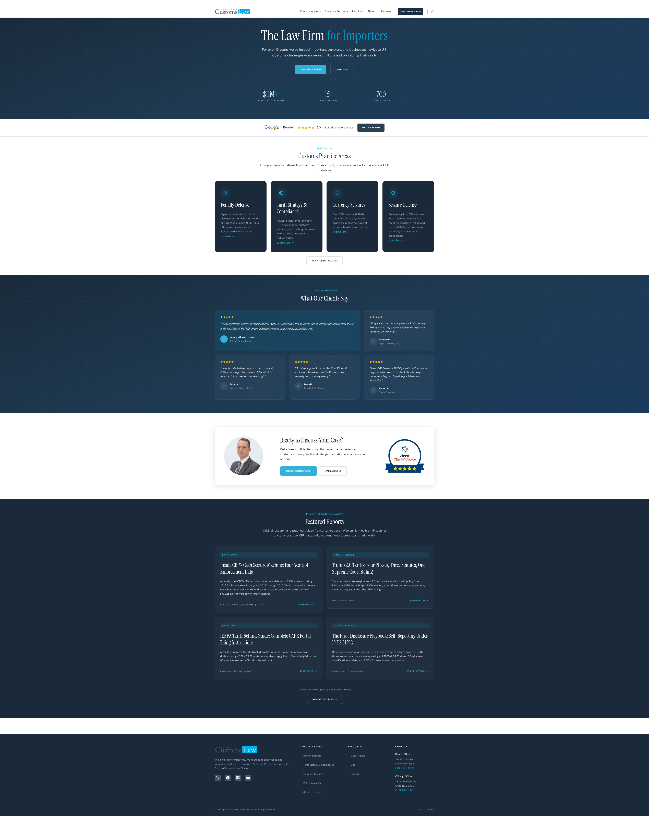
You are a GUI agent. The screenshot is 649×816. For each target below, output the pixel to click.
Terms (421, 809)
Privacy (430, 809)
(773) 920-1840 (404, 789)
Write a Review (371, 127)
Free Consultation (311, 69)
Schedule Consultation (298, 471)
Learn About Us (332, 471)
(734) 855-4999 (404, 768)
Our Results (342, 69)
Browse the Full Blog (324, 699)
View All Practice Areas (324, 260)
